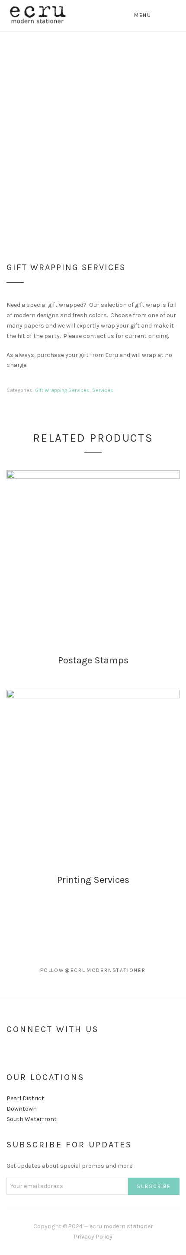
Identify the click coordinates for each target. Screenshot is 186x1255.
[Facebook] (9, 1051)
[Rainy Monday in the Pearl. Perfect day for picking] (116, 983)
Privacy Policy (93, 1236)
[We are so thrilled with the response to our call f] (116, 957)
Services (102, 390)
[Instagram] (24, 1051)
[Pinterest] (39, 1051)
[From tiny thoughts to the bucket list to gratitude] (70, 983)
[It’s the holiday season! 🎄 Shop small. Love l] (70, 957)
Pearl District (25, 1098)
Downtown (21, 1108)
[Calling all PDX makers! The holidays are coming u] (23, 983)
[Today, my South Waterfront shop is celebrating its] (23, 957)
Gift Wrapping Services (62, 390)
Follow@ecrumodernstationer (93, 970)
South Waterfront (31, 1119)
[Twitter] (55, 1051)
